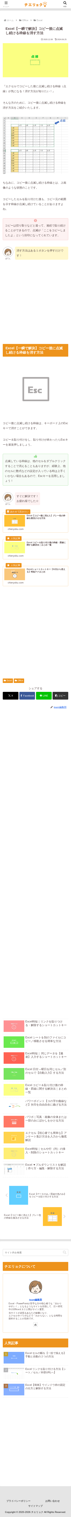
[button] (60, 696)
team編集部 (35, 1299)
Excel (9, 680)
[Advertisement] (35, 302)
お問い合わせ (52, 1501)
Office (20, 680)
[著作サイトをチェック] (35, 1324)
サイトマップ (35, 1505)
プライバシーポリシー (18, 1501)
